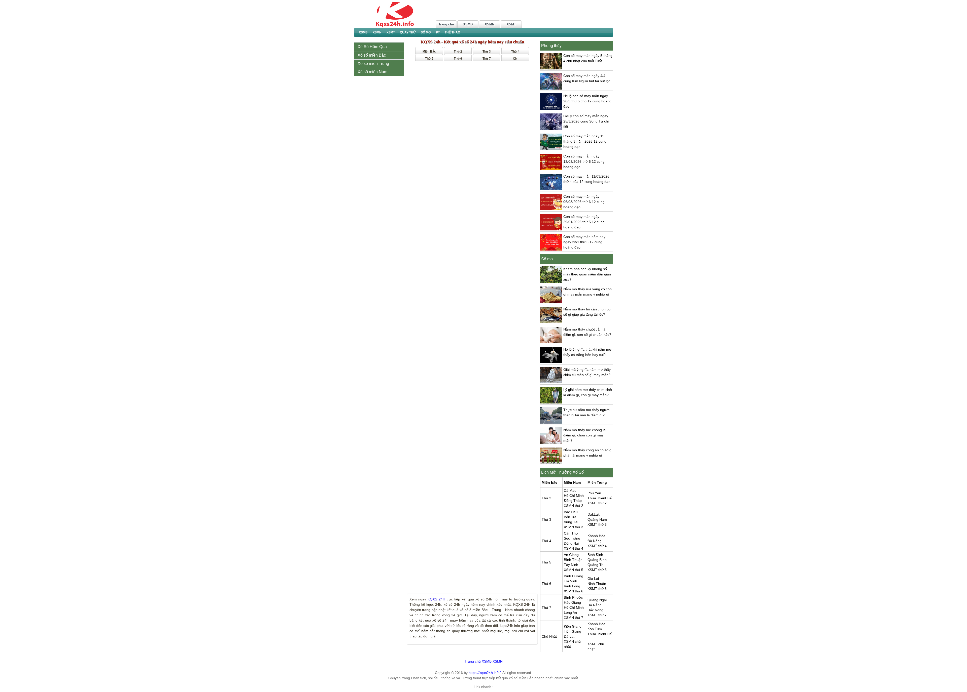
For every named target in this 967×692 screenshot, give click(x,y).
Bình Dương (573, 576)
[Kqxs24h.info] (394, 14)
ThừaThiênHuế (600, 498)
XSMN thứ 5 (573, 570)
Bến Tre (570, 517)
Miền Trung (597, 482)
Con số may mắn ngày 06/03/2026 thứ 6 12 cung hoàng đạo (584, 201)
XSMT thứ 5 (597, 570)
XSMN (489, 24)
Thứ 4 (515, 51)
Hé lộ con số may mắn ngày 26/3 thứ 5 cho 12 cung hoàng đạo (587, 101)
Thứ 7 (486, 58)
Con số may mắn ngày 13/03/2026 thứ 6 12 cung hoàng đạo (584, 161)
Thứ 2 (458, 51)
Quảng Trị (595, 565)
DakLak (594, 514)
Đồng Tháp (573, 501)
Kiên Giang (572, 626)
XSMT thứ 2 (597, 503)
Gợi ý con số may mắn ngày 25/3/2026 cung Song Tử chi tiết (586, 121)
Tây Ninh (571, 565)
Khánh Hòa (596, 536)
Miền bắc (549, 482)
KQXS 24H (436, 599)
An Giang (571, 555)
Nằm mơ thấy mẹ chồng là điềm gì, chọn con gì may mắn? (584, 435)
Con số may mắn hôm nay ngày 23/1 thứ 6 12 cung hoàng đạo (584, 242)
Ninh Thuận (597, 584)
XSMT (511, 24)
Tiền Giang (572, 631)
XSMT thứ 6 (597, 589)
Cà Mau (570, 491)
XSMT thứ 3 (597, 524)
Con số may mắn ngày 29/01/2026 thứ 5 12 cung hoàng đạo (584, 222)
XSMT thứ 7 (597, 615)
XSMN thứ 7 (573, 618)
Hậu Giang (572, 602)
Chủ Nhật (549, 636)
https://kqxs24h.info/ (485, 673)
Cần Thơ (571, 533)
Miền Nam (572, 482)
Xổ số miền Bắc (372, 55)
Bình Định (595, 555)
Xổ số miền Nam (373, 72)
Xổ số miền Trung (374, 63)
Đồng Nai (571, 543)
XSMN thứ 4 (573, 548)
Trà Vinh (570, 581)
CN (515, 58)
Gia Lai (593, 579)
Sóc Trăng (572, 538)
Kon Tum (595, 629)
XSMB (468, 24)
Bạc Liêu (571, 512)
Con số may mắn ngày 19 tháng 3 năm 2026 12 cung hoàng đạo (584, 141)
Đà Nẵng (595, 541)
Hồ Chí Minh (574, 496)
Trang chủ (446, 24)
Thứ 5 (429, 58)
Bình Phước (573, 597)
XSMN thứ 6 (573, 591)
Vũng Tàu (571, 522)
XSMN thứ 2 (573, 506)
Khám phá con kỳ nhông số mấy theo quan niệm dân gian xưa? (587, 274)
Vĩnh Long (572, 586)
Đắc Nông (595, 610)
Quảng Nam (597, 519)
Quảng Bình (597, 560)
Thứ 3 (486, 51)
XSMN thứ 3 (573, 527)
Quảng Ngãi (597, 600)
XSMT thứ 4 (597, 546)
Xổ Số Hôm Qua (372, 47)
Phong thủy (551, 46)
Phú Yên (594, 493)
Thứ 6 (458, 58)
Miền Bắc (429, 51)
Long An (570, 612)
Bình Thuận (573, 560)
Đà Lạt (569, 636)
